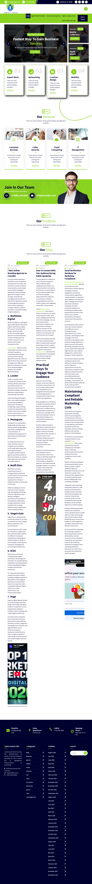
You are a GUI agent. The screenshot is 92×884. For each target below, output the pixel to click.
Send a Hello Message (69, 20)
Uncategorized (31, 797)
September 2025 (53, 793)
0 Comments (13, 268)
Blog (27, 752)
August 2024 (52, 841)
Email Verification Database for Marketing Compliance (73, 274)
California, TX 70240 (66, 2)
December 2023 (53, 871)
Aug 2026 (23, 263)
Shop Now (74, 38)
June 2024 (51, 849)
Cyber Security (35, 148)
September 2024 (53, 838)
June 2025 (51, 804)
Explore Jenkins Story (68, 16)
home (28, 767)
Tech (27, 793)
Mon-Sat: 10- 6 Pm (80, 734)
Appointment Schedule (38, 16)
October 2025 (52, 790)
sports (28, 790)
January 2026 (52, 778)
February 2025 (52, 819)
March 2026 (51, 771)
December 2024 (53, 827)
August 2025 (52, 797)
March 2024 (51, 860)
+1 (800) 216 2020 (19, 195)
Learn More (54, 48)
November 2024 (53, 830)
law (27, 775)
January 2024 (52, 867)
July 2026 (51, 756)
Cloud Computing (56, 148)
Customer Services (14, 148)
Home (28, 16)
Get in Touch (82, 18)
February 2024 (52, 864)
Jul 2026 (80, 263)
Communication (41, 352)
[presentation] (8, 43)
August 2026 (52, 752)
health (28, 764)
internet (28, 771)
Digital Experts (12, 348)
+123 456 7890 (30, 2)
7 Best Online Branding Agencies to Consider (17, 273)
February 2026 (52, 775)
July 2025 (51, 801)
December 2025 (53, 782)
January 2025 (52, 823)
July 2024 (51, 845)
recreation (29, 782)
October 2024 (52, 834)
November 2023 (53, 875)
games (28, 760)
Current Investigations (54, 16)
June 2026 (51, 760)
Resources (29, 786)
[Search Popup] (86, 9)
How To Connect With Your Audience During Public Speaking (46, 273)
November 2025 (53, 786)
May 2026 (51, 764)
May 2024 (51, 853)
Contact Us (36, 733)
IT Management (78, 148)
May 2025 (51, 808)
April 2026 (51, 767)
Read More (10, 90)
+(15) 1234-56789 (11, 775)
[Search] (85, 753)
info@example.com (14, 2)
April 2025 (51, 812)
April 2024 (51, 856)
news (27, 778)
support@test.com (12, 773)
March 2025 (51, 816)
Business (29, 756)
